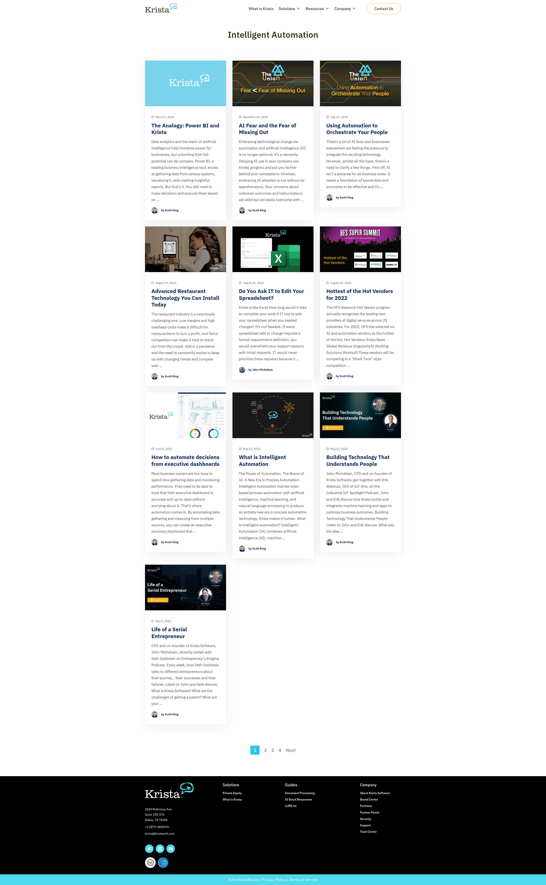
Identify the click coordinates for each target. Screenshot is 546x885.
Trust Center (368, 832)
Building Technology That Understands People (358, 460)
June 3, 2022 (163, 449)
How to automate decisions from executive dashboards (185, 460)
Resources (315, 8)
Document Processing (300, 793)
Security (365, 819)
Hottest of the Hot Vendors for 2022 (359, 294)
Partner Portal (369, 812)
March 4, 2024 (164, 117)
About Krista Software (375, 793)
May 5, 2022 (163, 621)
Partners (366, 806)
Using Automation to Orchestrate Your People (357, 129)
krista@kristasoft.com (159, 833)
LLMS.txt (290, 806)
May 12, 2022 (251, 449)
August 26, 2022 (253, 283)
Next (291, 750)
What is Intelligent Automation (262, 460)
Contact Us (383, 8)
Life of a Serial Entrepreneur (169, 632)
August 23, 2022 (340, 283)
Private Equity (232, 793)
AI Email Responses (298, 799)
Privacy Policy (274, 879)
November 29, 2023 (255, 117)
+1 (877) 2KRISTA (157, 827)
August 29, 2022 (165, 283)
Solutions (287, 8)
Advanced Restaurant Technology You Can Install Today (185, 298)
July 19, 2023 (339, 117)
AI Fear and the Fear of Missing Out (267, 129)
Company (342, 8)
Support (365, 825)
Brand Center (369, 799)
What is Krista (261, 8)
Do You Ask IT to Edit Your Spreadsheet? (271, 294)
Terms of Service (303, 879)
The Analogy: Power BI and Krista (185, 129)
